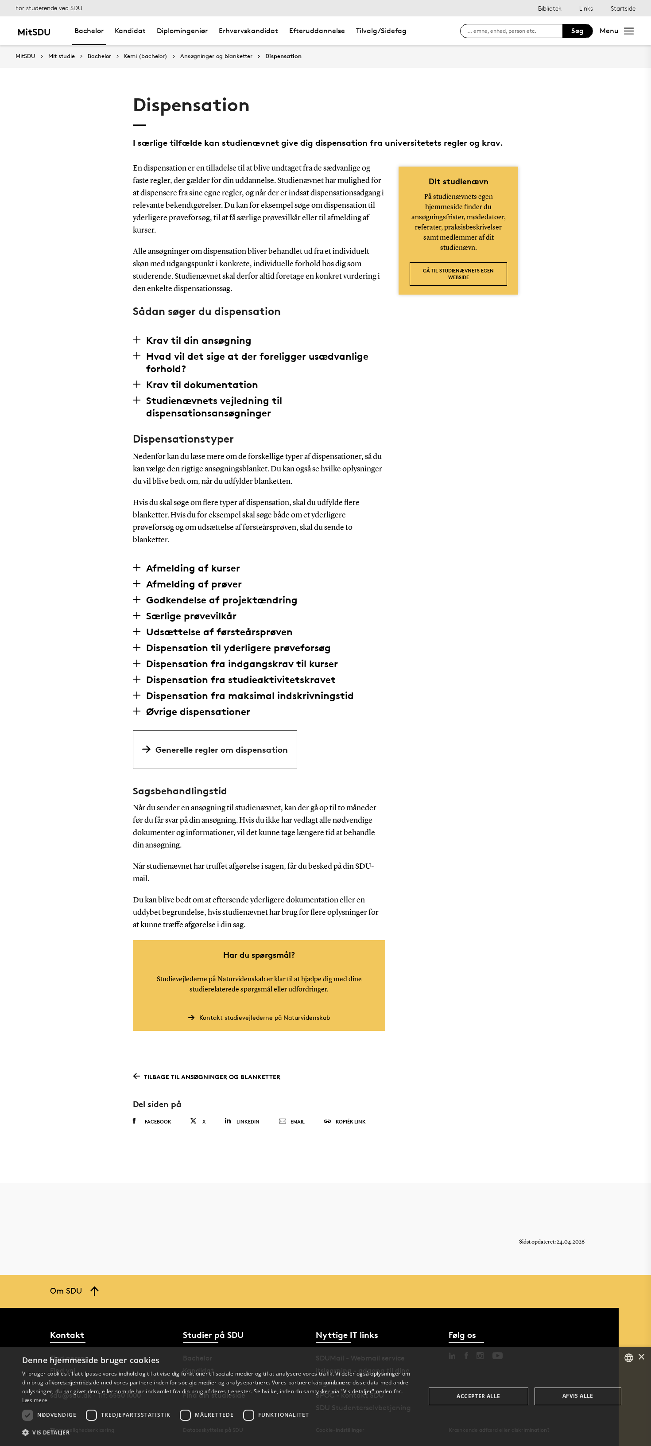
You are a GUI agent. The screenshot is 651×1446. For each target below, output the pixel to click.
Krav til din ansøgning (199, 340)
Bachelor (89, 31)
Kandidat (130, 31)
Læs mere (34, 1400)
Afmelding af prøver (194, 584)
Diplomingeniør (182, 31)
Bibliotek (550, 8)
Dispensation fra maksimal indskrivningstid (250, 695)
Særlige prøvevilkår (191, 616)
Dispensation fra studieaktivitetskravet (241, 679)
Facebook (158, 1121)
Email (298, 1121)
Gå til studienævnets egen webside (458, 273)
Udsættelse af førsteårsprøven (219, 631)
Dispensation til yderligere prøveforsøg (238, 647)
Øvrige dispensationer (198, 711)
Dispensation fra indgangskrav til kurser (242, 663)
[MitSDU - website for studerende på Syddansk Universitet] (34, 30)
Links (586, 8)
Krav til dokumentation (202, 384)
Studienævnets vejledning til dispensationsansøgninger (214, 407)
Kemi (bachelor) (145, 56)
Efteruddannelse (317, 31)
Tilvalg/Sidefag (381, 31)
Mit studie (61, 56)
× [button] (641, 1357)
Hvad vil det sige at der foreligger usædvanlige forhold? (257, 362)
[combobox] (628, 1357)
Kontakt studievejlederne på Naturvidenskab (264, 1017)
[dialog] (325, 1396)
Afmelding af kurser (193, 568)
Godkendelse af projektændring (222, 600)
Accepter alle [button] (478, 1396)
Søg (577, 31)
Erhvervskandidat (248, 31)
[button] (218, 1433)
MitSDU (25, 56)
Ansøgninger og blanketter (216, 56)
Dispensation (283, 56)
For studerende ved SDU (49, 8)
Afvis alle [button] (577, 1395)
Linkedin (248, 1121)
